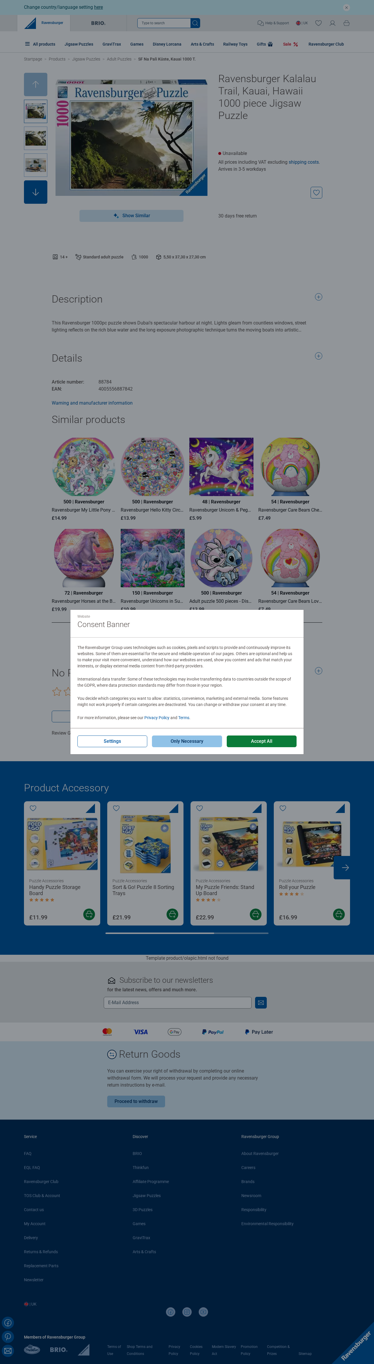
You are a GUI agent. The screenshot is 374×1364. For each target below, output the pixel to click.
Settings (112, 741)
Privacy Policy (156, 717)
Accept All (261, 741)
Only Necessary (187, 741)
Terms (183, 717)
